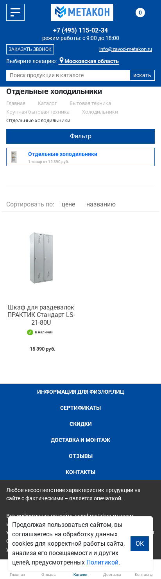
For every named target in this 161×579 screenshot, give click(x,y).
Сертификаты (80, 408)
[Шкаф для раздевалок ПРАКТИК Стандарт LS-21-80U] (41, 258)
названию (101, 204)
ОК (140, 543)
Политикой (102, 562)
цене (68, 204)
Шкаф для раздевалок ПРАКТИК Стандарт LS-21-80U (41, 315)
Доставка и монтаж (80, 440)
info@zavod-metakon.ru (125, 49)
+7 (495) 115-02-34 (80, 30)
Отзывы (81, 456)
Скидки (81, 424)
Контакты (80, 472)
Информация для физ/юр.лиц (80, 392)
